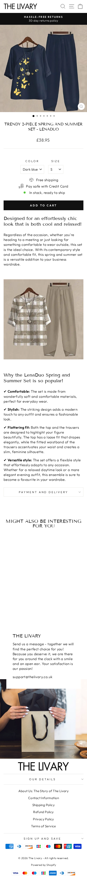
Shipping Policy (43, 805)
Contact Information (43, 798)
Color (32, 161)
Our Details (42, 779)
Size (55, 161)
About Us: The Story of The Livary (43, 791)
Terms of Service (43, 826)
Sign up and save (42, 838)
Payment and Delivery (43, 492)
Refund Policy (43, 812)
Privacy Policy (43, 819)
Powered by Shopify (43, 864)
